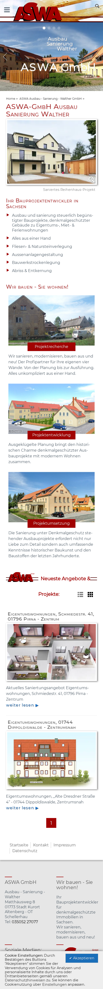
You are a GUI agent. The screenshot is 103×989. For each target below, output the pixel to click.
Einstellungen (54, 984)
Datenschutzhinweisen (25, 980)
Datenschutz (24, 850)
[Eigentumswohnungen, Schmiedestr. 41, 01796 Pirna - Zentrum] (51, 682)
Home (10, 98)
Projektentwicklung (51, 435)
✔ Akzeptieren (81, 958)
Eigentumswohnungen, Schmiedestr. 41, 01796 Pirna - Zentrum (51, 616)
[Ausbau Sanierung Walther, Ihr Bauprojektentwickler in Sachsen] (51, 11)
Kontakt (41, 845)
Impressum (64, 845)
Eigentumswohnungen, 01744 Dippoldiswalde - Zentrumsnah (42, 724)
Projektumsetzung (51, 523)
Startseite (19, 845)
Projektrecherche (51, 346)
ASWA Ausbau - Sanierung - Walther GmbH (50, 98)
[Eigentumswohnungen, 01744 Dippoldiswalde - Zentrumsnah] (51, 790)
